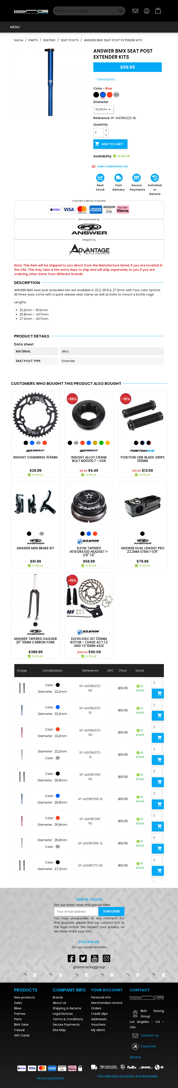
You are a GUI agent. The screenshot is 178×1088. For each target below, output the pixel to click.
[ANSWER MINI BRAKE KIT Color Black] (29, 533)
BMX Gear (21, 1024)
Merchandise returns (106, 1003)
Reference (101, 118)
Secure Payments (66, 1024)
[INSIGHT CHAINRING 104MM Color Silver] (38, 442)
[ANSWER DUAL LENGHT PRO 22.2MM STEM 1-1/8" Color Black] (142, 533)
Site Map (59, 1030)
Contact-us (150, 1035)
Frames (19, 1014)
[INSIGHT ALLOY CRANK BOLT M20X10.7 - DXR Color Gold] (95, 442)
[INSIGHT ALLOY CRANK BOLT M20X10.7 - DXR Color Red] (82, 442)
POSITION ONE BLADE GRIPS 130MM (143, 459)
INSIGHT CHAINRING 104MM (35, 457)
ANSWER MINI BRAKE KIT (35, 548)
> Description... (106, 79)
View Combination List (112, 166)
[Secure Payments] (89, 210)
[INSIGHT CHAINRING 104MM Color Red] (44, 442)
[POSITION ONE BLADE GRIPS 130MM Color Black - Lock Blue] (142, 442)
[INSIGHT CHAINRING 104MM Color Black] (25, 442)
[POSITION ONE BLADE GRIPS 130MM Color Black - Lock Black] (136, 442)
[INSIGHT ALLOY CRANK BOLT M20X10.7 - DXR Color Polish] (76, 442)
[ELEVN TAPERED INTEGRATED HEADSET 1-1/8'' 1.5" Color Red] (95, 533)
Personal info (101, 997)
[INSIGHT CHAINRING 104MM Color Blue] (32, 442)
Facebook (71, 958)
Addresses (99, 1019)
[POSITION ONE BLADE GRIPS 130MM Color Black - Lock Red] (148, 442)
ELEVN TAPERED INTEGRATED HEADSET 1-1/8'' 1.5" (89, 551)
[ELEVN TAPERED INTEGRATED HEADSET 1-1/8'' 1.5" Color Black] (82, 533)
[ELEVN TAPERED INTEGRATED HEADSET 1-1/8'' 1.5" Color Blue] (88, 533)
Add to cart (109, 143)
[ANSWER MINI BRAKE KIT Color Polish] (41, 533)
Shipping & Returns (67, 1008)
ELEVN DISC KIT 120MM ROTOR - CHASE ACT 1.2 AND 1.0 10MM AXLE (89, 642)
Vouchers (98, 1024)
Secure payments (50, 1078)
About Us (59, 1003)
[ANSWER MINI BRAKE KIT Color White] (35, 533)
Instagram (106, 958)
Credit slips (99, 1014)
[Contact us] (135, 10)
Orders (96, 1008)
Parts (18, 1019)
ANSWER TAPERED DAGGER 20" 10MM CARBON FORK (35, 640)
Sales (18, 1003)
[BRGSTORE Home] (31, 10)
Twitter (83, 958)
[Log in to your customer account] (146, 10)
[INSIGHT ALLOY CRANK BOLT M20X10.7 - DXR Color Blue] (88, 442)
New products (24, 997)
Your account (107, 990)
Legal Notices (63, 1014)
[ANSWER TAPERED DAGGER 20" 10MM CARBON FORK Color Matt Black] (35, 624)
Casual (19, 1030)
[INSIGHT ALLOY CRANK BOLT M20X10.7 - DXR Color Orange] (107, 442)
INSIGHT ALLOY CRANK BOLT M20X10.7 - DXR (89, 459)
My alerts (98, 1030)
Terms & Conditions (68, 1019)
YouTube (94, 958)
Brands (58, 997)
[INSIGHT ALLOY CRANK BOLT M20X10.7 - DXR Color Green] (101, 442)
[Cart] (158, 10)
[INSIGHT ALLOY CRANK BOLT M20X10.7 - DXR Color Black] (70, 442)
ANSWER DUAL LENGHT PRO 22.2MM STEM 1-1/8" (142, 549)
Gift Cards (22, 1035)
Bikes (17, 1008)
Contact (140, 990)
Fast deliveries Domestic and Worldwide (127, 1076)
